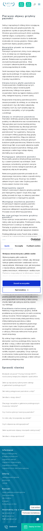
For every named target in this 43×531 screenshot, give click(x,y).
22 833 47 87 (10, 513)
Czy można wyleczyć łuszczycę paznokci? (18, 412)
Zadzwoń (13, 527)
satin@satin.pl (11, 519)
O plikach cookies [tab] (33, 246)
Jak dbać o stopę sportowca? (13, 436)
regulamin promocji (10, 465)
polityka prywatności (10, 456)
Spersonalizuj (20, 290)
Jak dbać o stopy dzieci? (11, 397)
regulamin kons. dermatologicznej (15, 468)
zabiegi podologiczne (10, 477)
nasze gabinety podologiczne (13, 492)
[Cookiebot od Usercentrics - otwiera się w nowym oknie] (30, 239)
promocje (6, 480)
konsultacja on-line (9, 504)
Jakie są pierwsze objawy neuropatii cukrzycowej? (21, 430)
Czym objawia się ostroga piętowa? (15, 424)
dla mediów (6, 498)
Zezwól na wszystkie (21, 283)
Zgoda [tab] (6, 246)
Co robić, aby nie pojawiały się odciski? (16, 418)
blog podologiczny (9, 454)
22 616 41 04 (9, 516)
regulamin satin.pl (9, 459)
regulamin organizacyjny (11, 462)
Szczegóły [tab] (19, 246)
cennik (4, 483)
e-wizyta (5, 501)
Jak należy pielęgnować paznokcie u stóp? (18, 391)
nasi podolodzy (8, 495)
